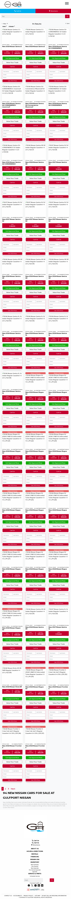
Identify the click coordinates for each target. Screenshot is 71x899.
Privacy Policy (28, 895)
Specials (34, 871)
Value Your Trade (12, 62)
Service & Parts (34, 873)
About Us (35, 848)
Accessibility (17, 895)
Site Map (37, 895)
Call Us (12, 67)
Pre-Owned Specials (35, 870)
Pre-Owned (35, 866)
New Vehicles (35, 864)
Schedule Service (35, 876)
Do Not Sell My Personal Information (54, 895)
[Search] (67, 16)
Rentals (34, 854)
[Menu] (67, 3)
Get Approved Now (12, 58)
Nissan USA (34, 859)
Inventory (35, 862)
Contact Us (8, 895)
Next (13, 788)
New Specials (35, 868)
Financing (35, 857)
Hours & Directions (35, 851)
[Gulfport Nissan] (13, 4)
